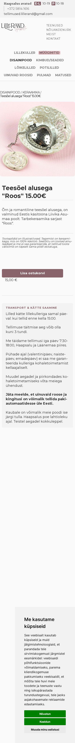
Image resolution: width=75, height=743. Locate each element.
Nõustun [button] (45, 713)
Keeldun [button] (45, 721)
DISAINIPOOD (21, 60)
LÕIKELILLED (25, 68)
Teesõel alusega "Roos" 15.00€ (20, 96)
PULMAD (44, 75)
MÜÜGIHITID (49, 53)
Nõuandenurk (58, 30)
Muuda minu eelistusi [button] (45, 729)
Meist (51, 34)
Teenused (54, 25)
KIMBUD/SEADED (50, 60)
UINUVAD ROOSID (18, 75)
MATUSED (63, 75)
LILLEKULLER (24, 53)
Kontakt (53, 38)
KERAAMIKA (31, 92)
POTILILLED (49, 68)
